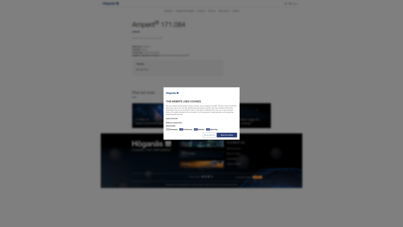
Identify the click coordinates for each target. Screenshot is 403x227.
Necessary (174, 129)
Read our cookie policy (174, 122)
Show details (170, 126)
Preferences (187, 129)
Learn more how (172, 118)
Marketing (213, 129)
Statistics (201, 129)
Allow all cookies (227, 135)
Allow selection (209, 135)
